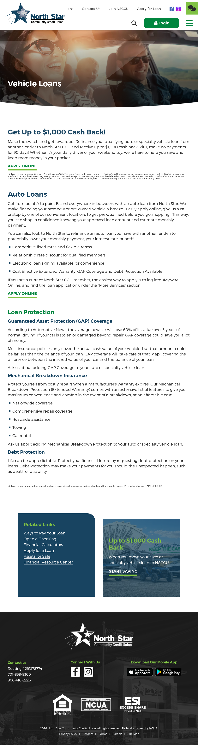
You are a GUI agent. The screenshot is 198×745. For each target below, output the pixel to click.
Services (88, 734)
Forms (103, 734)
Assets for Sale (37, 556)
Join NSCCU (119, 8)
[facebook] (172, 8)
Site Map (133, 734)
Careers (117, 734)
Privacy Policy (68, 734)
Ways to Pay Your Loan (44, 533)
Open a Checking (40, 538)
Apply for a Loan (39, 550)
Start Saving (123, 571)
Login (164, 23)
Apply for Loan (149, 8)
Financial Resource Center (48, 562)
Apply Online (22, 166)
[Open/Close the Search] (134, 23)
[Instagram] (178, 8)
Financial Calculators (43, 544)
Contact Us (91, 8)
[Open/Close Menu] (189, 22)
